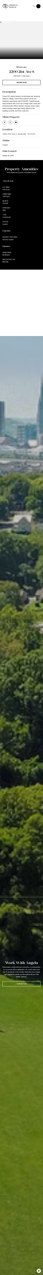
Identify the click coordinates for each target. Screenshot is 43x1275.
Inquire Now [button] (21, 82)
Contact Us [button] (22, 984)
